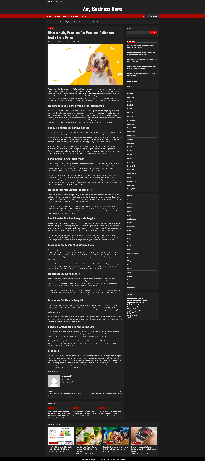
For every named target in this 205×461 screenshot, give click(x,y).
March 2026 (130, 116)
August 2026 (130, 97)
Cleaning (129, 211)
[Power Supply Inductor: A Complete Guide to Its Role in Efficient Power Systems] (116, 436)
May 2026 (129, 109)
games (129, 246)
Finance (129, 234)
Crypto (129, 215)
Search (129, 28)
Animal (129, 200)
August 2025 (130, 143)
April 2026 (130, 113)
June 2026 (130, 105)
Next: (106, 393)
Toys (128, 280)
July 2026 (129, 101)
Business (48, 16)
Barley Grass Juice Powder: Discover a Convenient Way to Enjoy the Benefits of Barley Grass (141, 53)
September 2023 (131, 181)
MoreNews (114, 459)
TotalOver (130, 317)
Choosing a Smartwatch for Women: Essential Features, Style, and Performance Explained (141, 67)
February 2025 (131, 166)
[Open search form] (143, 16)
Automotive (130, 204)
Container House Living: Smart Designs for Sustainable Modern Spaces (110, 412)
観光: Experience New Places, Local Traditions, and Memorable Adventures (84, 412)
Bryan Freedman (132, 315)
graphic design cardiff (134, 311)
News (128, 265)
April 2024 (130, 177)
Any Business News (102, 8)
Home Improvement (132, 253)
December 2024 (131, 174)
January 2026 (130, 124)
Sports (129, 272)
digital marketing (131, 219)
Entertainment (75, 16)
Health (84, 16)
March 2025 (130, 162)
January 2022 (130, 185)
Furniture (129, 242)
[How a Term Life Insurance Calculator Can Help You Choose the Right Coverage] (61, 436)
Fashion (129, 230)
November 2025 (131, 132)
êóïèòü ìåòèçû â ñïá (133, 309)
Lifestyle (129, 261)
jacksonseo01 (53, 41)
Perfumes (129, 268)
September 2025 (131, 139)
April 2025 (130, 158)
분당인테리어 (131, 313)
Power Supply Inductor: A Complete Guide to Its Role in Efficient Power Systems (115, 448)
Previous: (65, 393)
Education (66, 16)
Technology (57, 16)
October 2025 (131, 135)
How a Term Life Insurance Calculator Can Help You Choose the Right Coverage (140, 47)
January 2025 (130, 170)
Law (128, 257)
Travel (128, 284)
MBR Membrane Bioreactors (136, 305)
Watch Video (153, 16)
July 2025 (129, 147)
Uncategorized (131, 287)
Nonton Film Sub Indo (134, 307)
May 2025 (129, 154)
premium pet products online (88, 94)
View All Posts (67, 382)
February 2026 (131, 120)
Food (128, 238)
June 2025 (130, 151)
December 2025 (131, 128)
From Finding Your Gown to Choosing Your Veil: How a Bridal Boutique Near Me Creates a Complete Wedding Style (59, 413)
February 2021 (131, 189)
